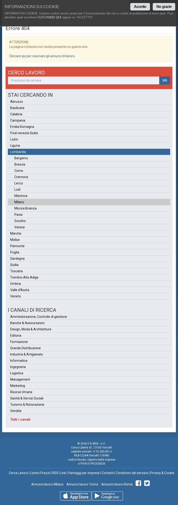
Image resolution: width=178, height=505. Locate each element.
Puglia (14, 252)
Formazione (19, 342)
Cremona (21, 177)
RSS (55, 473)
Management (20, 379)
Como (18, 171)
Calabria (16, 114)
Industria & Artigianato (26, 354)
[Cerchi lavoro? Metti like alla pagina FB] (139, 484)
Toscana (16, 271)
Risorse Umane (21, 392)
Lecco (18, 183)
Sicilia (14, 265)
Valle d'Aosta (19, 290)
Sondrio (20, 221)
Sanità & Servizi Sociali (26, 398)
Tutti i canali (20, 419)
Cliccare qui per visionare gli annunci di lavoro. (42, 56)
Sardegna (17, 258)
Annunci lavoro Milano (47, 484)
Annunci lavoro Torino (82, 484)
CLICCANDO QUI (49, 17)
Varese (19, 227)
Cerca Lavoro (18, 473)
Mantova (20, 196)
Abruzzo (16, 101)
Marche (15, 233)
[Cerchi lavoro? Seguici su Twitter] (147, 484)
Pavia (18, 214)
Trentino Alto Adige (24, 277)
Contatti (108, 473)
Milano (19, 202)
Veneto (15, 296)
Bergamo (21, 158)
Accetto (140, 7)
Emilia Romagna (22, 127)
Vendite (16, 411)
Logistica (16, 373)
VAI (164, 80)
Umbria (15, 284)
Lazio (14, 139)
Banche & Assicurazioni (27, 323)
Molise (15, 240)
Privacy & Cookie (162, 473)
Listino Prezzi (40, 473)
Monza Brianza (25, 208)
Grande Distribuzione (25, 348)
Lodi (17, 189)
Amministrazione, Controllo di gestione (38, 317)
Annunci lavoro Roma (117, 484)
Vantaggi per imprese (84, 473)
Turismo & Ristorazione (27, 404)
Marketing (17, 386)
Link (63, 473)
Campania (17, 120)
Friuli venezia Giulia (24, 133)
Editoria (15, 335)
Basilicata (17, 108)
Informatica (18, 360)
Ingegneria (18, 367)
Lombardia (18, 152)
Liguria (15, 145)
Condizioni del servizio (132, 473)
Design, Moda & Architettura (30, 329)
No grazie (164, 7)
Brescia (19, 164)
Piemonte (17, 246)
